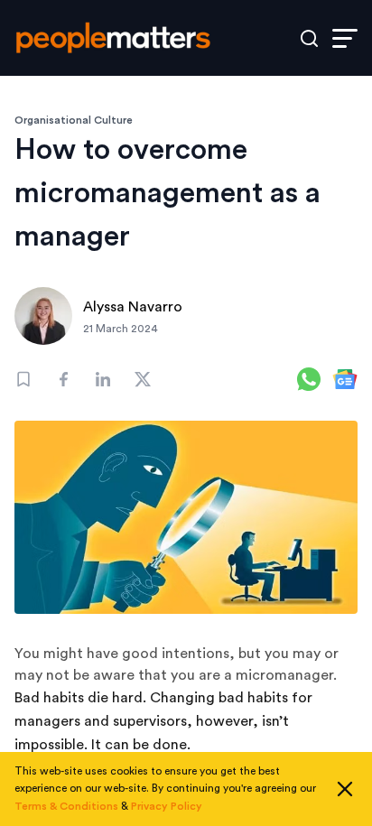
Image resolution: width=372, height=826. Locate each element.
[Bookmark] (23, 379)
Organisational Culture (73, 120)
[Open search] (309, 38)
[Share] (63, 379)
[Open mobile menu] (345, 38)
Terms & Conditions (66, 806)
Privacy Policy (166, 806)
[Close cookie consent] (345, 789)
